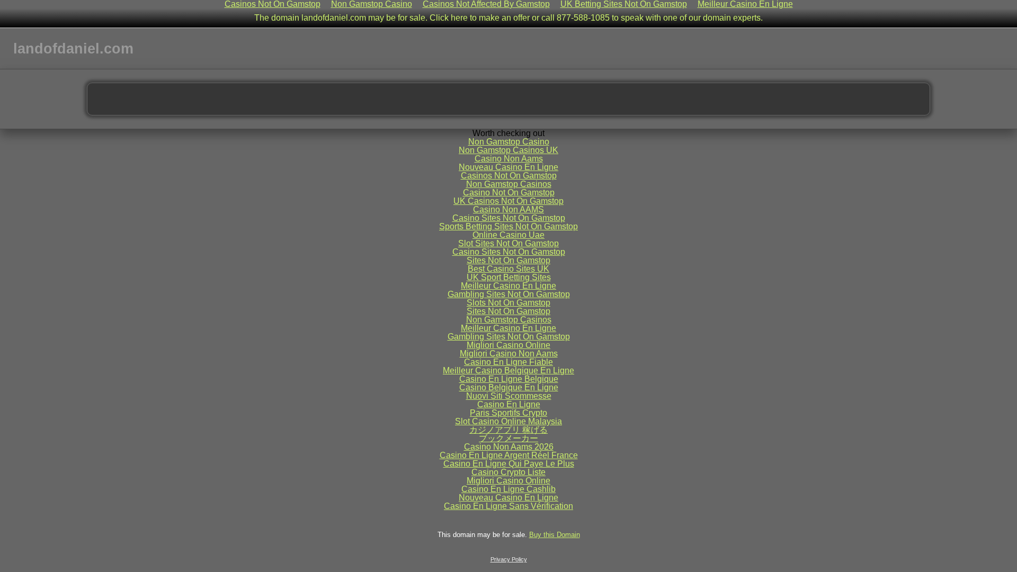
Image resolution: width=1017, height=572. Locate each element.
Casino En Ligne (508, 404)
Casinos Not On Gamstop (509, 175)
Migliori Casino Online (508, 345)
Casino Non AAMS (508, 209)
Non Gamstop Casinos (508, 184)
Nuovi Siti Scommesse (508, 395)
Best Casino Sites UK (508, 268)
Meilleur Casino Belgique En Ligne (508, 370)
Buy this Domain (554, 535)
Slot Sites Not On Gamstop (508, 243)
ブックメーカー (508, 438)
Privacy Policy (508, 559)
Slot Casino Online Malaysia (508, 421)
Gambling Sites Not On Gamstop (509, 294)
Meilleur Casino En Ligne (508, 285)
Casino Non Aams (509, 158)
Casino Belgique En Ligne (508, 387)
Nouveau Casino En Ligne (508, 167)
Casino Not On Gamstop (509, 192)
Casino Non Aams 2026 (509, 446)
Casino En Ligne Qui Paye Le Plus (508, 463)
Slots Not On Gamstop (508, 302)
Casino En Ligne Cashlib (508, 489)
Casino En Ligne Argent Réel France (509, 455)
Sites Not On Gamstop (508, 260)
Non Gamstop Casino (508, 141)
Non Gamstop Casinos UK (508, 150)
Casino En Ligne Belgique (508, 378)
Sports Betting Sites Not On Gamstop (508, 226)
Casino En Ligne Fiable (508, 362)
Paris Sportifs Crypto (508, 412)
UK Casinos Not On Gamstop (508, 200)
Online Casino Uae (508, 234)
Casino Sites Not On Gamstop (508, 217)
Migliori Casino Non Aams (509, 353)
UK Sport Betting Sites (509, 277)
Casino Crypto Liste (508, 472)
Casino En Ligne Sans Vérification (508, 506)
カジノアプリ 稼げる (508, 429)
